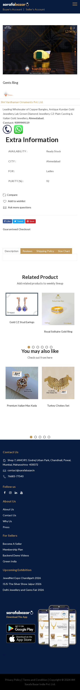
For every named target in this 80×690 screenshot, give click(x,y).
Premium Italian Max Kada (22, 405)
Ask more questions (19, 207)
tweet (20, 221)
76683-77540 (15, 476)
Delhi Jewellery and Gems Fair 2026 (23, 589)
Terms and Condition (35, 679)
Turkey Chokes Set (58, 405)
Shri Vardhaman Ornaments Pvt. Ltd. (22, 102)
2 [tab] (33, 347)
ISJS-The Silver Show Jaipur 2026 (22, 583)
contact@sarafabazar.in (21, 470)
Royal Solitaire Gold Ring (58, 331)
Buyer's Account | (14, 9)
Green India (10, 561)
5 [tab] (46, 347)
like (9, 221)
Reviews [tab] (27, 251)
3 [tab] (37, 347)
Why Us (7, 521)
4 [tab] (42, 347)
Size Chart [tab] (64, 251)
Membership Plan (13, 549)
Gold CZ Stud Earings (21, 322)
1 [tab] (29, 347)
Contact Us (9, 515)
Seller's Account (35, 9)
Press (6, 527)
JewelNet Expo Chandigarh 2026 (22, 578)
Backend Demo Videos (16, 555)
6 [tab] (51, 347)
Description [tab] (11, 251)
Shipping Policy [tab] (45, 251)
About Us (8, 509)
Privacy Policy (13, 679)
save (32, 221)
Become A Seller (12, 543)
